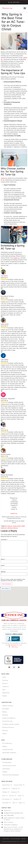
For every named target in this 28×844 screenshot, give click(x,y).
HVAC (23, 526)
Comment (4, 539)
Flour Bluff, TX (6, 802)
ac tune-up (9, 526)
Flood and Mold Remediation (10, 775)
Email (3, 565)
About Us (5, 683)
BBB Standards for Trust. (15, 645)
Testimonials (5, 692)
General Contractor (7, 705)
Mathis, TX (22, 802)
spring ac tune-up (12, 528)
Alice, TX (4, 795)
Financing (5, 680)
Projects (4, 695)
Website (3, 571)
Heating (4, 746)
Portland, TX (5, 792)
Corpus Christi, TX (19, 785)
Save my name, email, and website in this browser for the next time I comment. (13, 580)
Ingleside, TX (6, 788)
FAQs (3, 689)
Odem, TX (21, 795)
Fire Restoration (6, 762)
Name (3, 559)
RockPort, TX (17, 799)
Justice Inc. (4, 178)
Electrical (5, 730)
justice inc (4, 528)
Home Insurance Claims (9, 765)
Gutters (4, 733)
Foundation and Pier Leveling (10, 724)
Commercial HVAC (7, 749)
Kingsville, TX (16, 788)
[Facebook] (9, 667)
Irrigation (4, 771)
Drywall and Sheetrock (8, 718)
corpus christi (17, 526)
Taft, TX (15, 802)
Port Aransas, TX (7, 799)
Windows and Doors (8, 727)
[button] (25, 8)
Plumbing (5, 715)
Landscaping (6, 768)
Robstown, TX (15, 792)
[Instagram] (14, 667)
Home (4, 677)
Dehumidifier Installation (9, 752)
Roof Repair (5, 708)
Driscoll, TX (12, 795)
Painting (4, 712)
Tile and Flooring (7, 721)
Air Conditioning (7, 743)
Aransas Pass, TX (7, 785)
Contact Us (5, 686)
